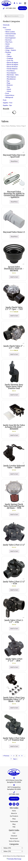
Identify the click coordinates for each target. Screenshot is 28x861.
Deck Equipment (10, 38)
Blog (14, 824)
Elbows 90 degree (12, 64)
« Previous (6, 756)
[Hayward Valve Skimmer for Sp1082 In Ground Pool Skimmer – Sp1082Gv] (14, 178)
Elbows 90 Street (12, 66)
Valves (9, 91)
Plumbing (8, 52)
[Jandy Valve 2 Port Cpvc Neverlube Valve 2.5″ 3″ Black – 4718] (14, 684)
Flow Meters (11, 71)
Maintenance (9, 48)
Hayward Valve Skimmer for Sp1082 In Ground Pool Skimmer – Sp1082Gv (14, 194)
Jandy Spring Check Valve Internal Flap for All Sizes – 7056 (14, 506)
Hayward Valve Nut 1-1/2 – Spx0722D (14, 156)
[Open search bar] (17, 3)
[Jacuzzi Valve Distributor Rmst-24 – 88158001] (14, 254)
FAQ (14, 827)
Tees (8, 87)
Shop (14, 819)
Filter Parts (8, 42)
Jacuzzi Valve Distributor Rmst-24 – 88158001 (14, 269)
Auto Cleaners (9, 36)
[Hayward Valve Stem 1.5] (14, 219)
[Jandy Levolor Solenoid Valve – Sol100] (14, 452)
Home (3, 126)
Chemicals (6, 25)
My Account (14, 838)
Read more (14, 161)
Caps (8, 54)
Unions (9, 89)
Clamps (9, 56)
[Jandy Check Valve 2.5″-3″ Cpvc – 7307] (14, 294)
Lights (7, 46)
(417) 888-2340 (11, 8)
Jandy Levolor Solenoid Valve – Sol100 (14, 466)
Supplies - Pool (7, 103)
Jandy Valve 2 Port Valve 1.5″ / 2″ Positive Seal (14, 739)
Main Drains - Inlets (13, 75)
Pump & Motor (9, 95)
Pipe (8, 81)
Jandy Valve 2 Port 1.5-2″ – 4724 (14, 582)
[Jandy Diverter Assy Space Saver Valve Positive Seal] (14, 371)
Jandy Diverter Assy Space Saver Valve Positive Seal (14, 386)
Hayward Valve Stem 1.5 (14, 232)
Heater (7, 44)
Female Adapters (12, 68)
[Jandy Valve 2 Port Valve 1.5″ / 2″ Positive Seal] (14, 725)
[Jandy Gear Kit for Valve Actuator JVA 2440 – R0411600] (14, 412)
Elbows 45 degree (12, 62)
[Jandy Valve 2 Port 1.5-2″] (14, 531)
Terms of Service (14, 841)
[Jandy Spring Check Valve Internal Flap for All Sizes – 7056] (14, 491)
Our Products (14, 816)
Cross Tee (10, 60)
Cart (14, 833)
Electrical (8, 40)
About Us (14, 813)
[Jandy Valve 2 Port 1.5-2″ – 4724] (14, 568)
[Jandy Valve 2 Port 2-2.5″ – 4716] (14, 607)
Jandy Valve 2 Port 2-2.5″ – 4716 (14, 621)
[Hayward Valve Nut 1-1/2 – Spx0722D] (14, 142)
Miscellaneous (11, 79)
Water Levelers (10, 32)
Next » (15, 759)
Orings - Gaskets (10, 50)
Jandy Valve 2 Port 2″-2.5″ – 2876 (14, 660)
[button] (10, 804)
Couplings (10, 58)
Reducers (10, 85)
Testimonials (14, 821)
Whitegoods (9, 97)
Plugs (8, 83)
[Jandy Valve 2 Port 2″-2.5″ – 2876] (14, 646)
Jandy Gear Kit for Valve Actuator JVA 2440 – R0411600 (14, 427)
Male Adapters (11, 77)
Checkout (14, 836)
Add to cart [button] (14, 277)
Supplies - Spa (7, 105)
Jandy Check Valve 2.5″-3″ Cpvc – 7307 (14, 308)
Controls (8, 29)
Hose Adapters (11, 73)
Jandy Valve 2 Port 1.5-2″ (14, 545)
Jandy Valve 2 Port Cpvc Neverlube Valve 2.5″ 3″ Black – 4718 (14, 699)
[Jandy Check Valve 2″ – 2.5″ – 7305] (14, 333)
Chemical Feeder (10, 34)
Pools (7, 93)
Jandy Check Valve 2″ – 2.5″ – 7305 (14, 347)
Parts (4, 27)
